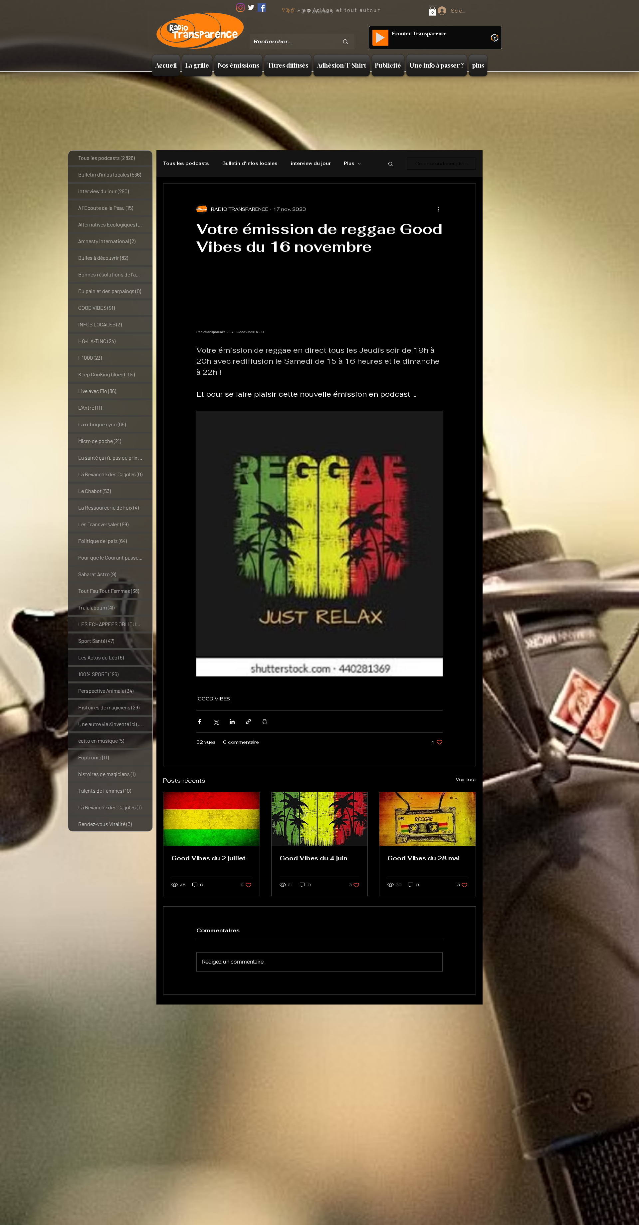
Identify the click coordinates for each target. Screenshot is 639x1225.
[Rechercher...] (345, 41)
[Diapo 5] (329, 30)
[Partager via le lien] (248, 721)
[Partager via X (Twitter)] (216, 721)
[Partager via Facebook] (199, 721)
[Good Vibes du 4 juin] (320, 819)
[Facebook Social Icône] (262, 7)
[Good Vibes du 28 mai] (427, 819)
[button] (432, 11)
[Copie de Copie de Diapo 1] (312, 29)
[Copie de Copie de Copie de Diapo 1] (321, 30)
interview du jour (310, 163)
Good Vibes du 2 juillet (208, 858)
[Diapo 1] (295, 30)
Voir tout (466, 779)
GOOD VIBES (214, 699)
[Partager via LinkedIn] (232, 721)
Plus (349, 163)
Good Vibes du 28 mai (423, 858)
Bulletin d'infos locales (250, 163)
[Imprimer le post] (265, 721)
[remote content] (319, 303)
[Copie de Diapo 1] (304, 30)
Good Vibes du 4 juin (313, 858)
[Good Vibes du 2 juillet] (211, 819)
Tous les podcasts (186, 163)
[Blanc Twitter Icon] (251, 7)
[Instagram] (240, 7)
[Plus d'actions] (439, 209)
